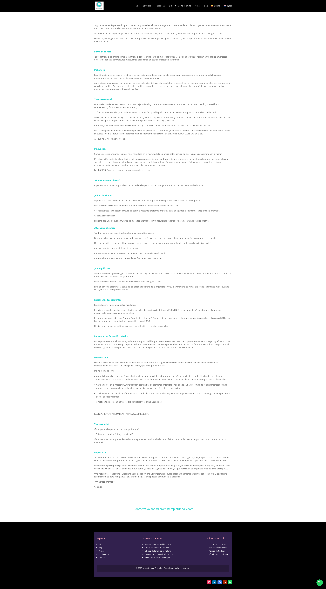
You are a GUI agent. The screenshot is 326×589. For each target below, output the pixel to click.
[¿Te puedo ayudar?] (319, 582)
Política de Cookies (217, 551)
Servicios (147, 6)
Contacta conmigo (183, 6)
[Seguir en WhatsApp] (230, 582)
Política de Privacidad (218, 547)
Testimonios (104, 554)
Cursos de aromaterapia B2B (157, 547)
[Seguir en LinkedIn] (214, 582)
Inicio (137, 6)
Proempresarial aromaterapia (157, 557)
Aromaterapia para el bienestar (158, 544)
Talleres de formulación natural (158, 551)
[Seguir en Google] (220, 582)
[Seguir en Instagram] (209, 582)
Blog (206, 6)
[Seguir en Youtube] (225, 582)
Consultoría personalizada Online (159, 554)
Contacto (102, 557)
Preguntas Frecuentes (218, 544)
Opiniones (161, 6)
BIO (170, 6)
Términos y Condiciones (219, 554)
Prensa (197, 6)
